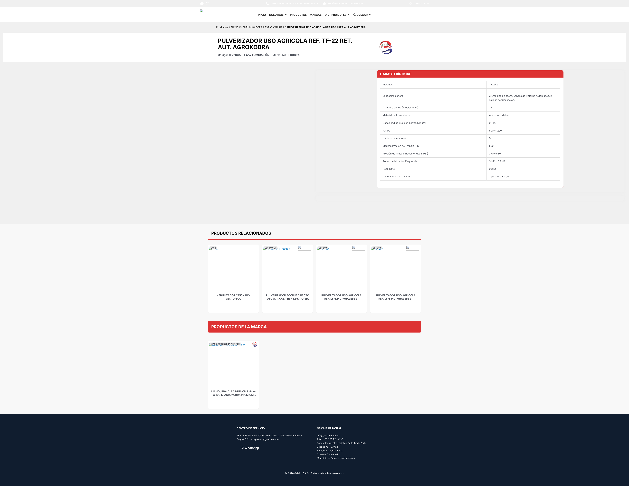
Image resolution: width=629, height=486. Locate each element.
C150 (213, 248)
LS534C (377, 248)
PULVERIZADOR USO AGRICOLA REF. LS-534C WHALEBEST (395, 297)
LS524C (323, 248)
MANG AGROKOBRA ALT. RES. (225, 344)
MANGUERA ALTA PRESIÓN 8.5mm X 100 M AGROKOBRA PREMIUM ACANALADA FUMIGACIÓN (233, 395)
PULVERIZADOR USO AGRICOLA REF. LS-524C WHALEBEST (341, 297)
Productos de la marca (239, 326)
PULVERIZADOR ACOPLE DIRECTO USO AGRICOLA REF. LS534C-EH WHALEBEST (287, 299)
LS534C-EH (270, 248)
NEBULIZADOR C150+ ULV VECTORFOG (233, 297)
